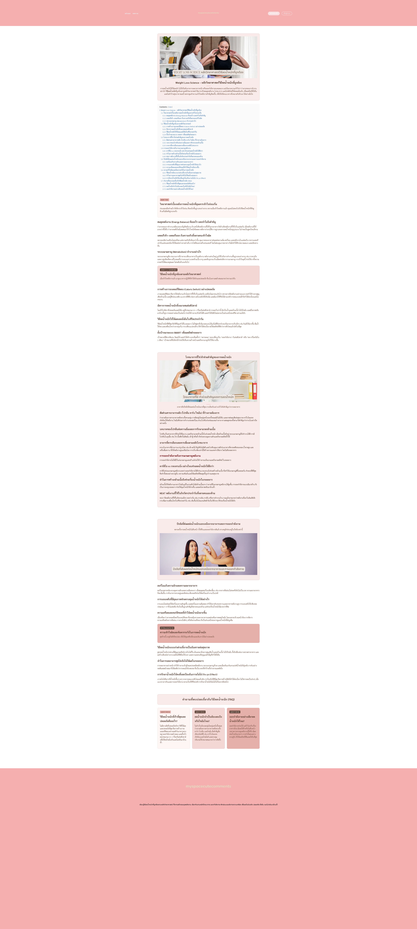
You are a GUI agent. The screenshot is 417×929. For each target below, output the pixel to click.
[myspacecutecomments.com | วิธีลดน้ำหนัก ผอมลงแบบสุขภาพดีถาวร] (208, 13)
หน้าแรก (128, 13)
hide (170, 107)
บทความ (135, 13)
